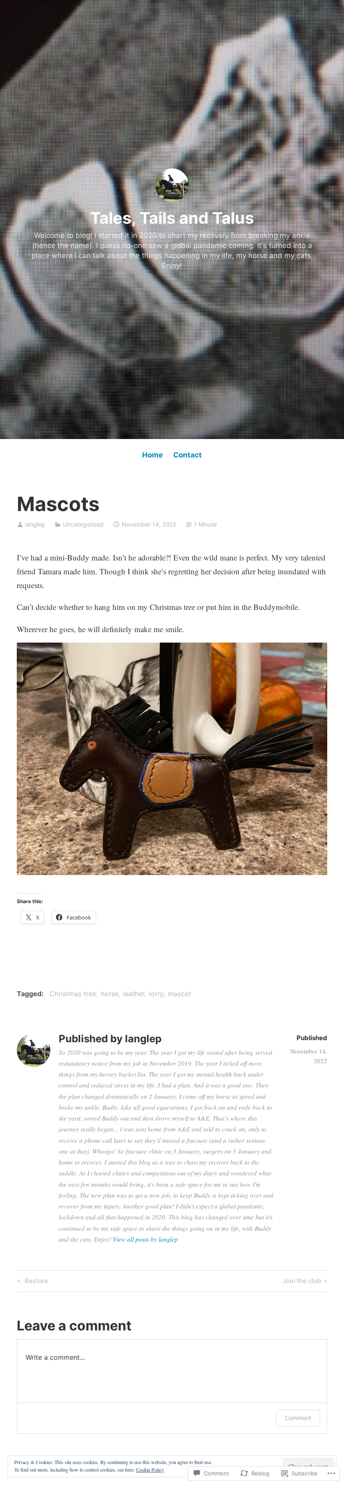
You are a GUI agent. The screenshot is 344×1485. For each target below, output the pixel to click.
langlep (35, 524)
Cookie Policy (150, 1469)
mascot (179, 993)
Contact (187, 455)
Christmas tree (73, 993)
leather (133, 993)
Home (152, 455)
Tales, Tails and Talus (172, 217)
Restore (32, 1282)
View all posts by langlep (145, 1239)
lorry (156, 993)
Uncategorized (83, 524)
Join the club (302, 1282)
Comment (298, 1417)
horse (109, 993)
